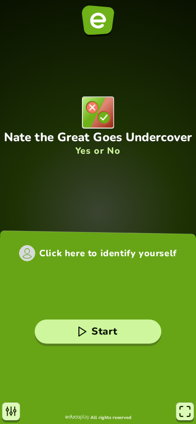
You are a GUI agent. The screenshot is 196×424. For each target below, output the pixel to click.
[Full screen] (185, 411)
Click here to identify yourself (108, 253)
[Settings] (11, 411)
